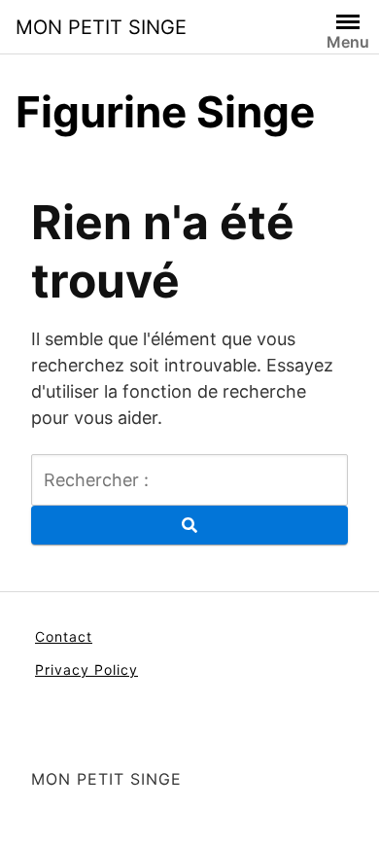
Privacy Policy (86, 669)
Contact (63, 636)
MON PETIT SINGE (101, 27)
